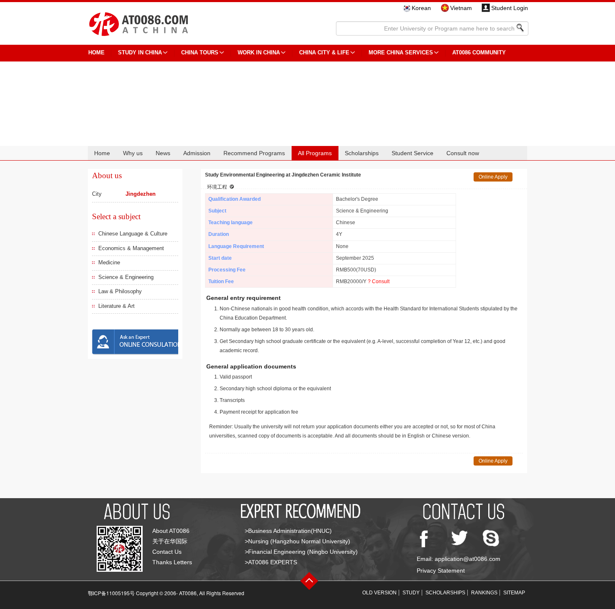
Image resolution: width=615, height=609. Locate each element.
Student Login (509, 8)
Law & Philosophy (120, 291)
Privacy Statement (441, 570)
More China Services (401, 52)
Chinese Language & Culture (132, 233)
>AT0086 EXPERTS (271, 562)
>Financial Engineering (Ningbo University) (301, 551)
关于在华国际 (169, 541)
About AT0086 (171, 530)
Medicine (109, 262)
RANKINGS (484, 593)
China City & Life (324, 52)
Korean (421, 8)
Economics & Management (131, 248)
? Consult (379, 281)
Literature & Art (116, 306)
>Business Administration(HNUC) (288, 530)
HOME (96, 52)
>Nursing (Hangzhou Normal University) (297, 541)
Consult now (462, 153)
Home (102, 153)
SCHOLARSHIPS (445, 593)
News (163, 153)
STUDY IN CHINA (140, 52)
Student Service (412, 153)
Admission (196, 153)
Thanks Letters (172, 562)
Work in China (259, 52)
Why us (133, 153)
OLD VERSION (379, 593)
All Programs (315, 153)
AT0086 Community (479, 52)
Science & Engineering (126, 277)
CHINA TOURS (199, 52)
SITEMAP (514, 593)
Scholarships (362, 153)
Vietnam (461, 8)
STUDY (411, 593)
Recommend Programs (254, 153)
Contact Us (167, 551)
